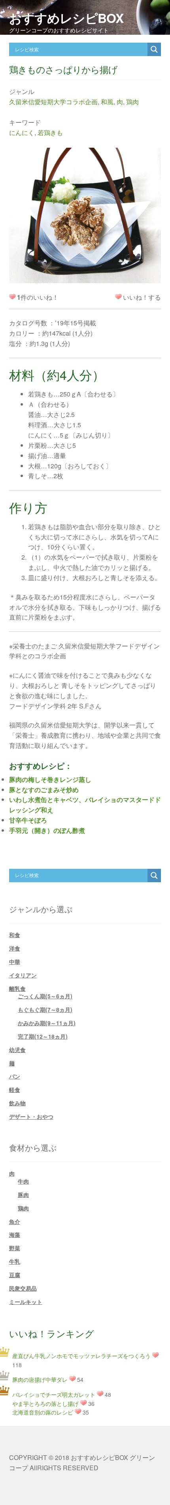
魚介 (14, 1221)
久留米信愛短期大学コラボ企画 (53, 101)
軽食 (14, 1090)
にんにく (21, 132)
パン (14, 1076)
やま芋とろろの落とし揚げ (45, 1403)
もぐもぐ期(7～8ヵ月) (45, 1009)
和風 (107, 101)
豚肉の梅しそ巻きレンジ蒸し (50, 779)
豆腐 (14, 1275)
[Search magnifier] (154, 49)
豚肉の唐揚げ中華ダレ (40, 1379)
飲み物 (17, 1103)
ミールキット (25, 1302)
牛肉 (23, 1181)
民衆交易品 (23, 1288)
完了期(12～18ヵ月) (43, 1036)
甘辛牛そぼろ (28, 820)
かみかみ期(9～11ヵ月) (47, 1023)
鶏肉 (132, 101)
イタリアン (23, 975)
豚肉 (23, 1195)
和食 (14, 935)
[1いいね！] (118, 296)
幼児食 (17, 1050)
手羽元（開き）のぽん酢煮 (47, 830)
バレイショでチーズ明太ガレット (53, 1394)
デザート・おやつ (31, 1116)
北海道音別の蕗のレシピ (42, 1412)
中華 (14, 962)
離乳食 (17, 988)
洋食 (14, 948)
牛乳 (14, 1261)
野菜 (14, 1248)
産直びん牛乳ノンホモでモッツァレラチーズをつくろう (81, 1356)
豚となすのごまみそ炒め (44, 789)
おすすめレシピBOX (66, 18)
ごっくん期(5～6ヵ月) (45, 996)
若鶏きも (50, 132)
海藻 (14, 1234)
